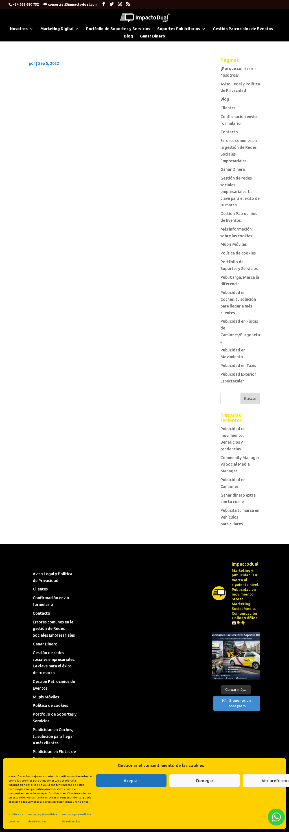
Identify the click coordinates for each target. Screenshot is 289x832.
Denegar (204, 780)
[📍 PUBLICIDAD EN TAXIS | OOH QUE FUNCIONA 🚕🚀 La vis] (236, 656)
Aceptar (131, 780)
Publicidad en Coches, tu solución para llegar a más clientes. (53, 736)
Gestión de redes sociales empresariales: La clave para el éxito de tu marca (240, 191)
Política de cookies (238, 253)
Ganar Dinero (152, 36)
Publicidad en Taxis (238, 365)
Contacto (229, 132)
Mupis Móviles (233, 244)
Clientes (227, 108)
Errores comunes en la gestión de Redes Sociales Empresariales (54, 629)
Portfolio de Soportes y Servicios (118, 29)
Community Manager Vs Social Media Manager (239, 464)
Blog (128, 36)
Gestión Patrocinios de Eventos (243, 29)
